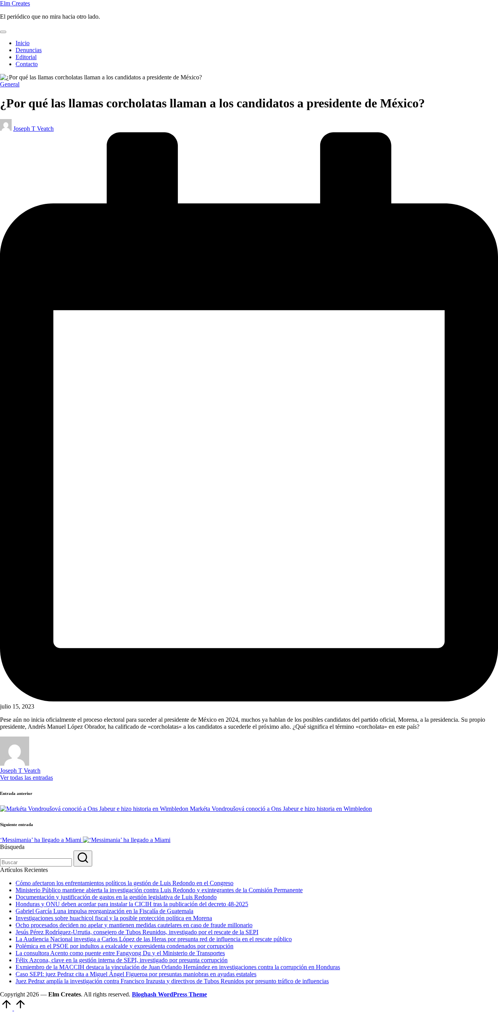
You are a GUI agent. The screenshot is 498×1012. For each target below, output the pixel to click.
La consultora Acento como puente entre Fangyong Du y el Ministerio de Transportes (120, 953)
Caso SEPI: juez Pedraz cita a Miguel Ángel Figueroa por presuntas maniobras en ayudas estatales (136, 974)
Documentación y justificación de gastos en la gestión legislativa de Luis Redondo (116, 897)
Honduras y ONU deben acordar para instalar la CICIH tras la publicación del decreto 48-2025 (132, 904)
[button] (26, 777)
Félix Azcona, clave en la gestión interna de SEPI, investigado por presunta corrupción (122, 960)
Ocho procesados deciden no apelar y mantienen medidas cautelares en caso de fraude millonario (134, 925)
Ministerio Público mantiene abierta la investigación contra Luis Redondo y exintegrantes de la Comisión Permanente (159, 890)
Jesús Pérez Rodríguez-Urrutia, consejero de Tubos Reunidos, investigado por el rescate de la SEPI (137, 932)
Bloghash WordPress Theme (169, 994)
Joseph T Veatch (20, 770)
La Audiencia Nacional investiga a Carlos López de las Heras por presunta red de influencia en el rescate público (154, 939)
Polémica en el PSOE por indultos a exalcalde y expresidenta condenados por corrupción (124, 946)
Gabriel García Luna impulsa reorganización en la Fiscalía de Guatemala (104, 911)
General (9, 84)
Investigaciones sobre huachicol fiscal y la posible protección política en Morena (114, 918)
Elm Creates (15, 3)
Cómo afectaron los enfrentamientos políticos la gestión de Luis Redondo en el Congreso (124, 883)
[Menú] (3, 32)
